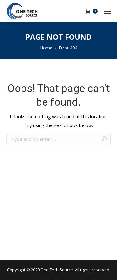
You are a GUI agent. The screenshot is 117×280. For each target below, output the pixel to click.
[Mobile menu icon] (107, 11)
